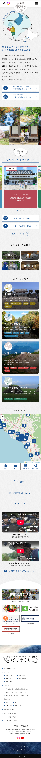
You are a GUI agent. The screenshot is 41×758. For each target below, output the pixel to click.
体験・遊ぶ (9, 705)
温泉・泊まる (18, 705)
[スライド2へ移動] (20, 210)
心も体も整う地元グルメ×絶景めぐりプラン (18, 695)
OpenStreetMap (36, 462)
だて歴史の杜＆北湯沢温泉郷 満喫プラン (17, 689)
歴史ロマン (9, 678)
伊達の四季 (9, 682)
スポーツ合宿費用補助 (10, 713)
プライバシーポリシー (26, 750)
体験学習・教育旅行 (9, 709)
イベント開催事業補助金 (11, 717)
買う (16, 702)
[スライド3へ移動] (23, 210)
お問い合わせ (12, 750)
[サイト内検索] (4, 3)
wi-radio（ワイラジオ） (10, 721)
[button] (2, 416)
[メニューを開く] (37, 3)
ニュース (15, 746)
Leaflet (28, 462)
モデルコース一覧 (18, 234)
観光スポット (8, 699)
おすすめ (6, 672)
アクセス (23, 746)
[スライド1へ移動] (17, 210)
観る (7, 702)
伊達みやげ (22, 675)
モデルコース (8, 685)
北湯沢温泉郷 (22, 678)
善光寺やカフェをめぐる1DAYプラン (16, 692)
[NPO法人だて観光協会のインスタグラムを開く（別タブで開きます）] (18, 738)
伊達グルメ (9, 675)
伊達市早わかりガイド (10, 668)
